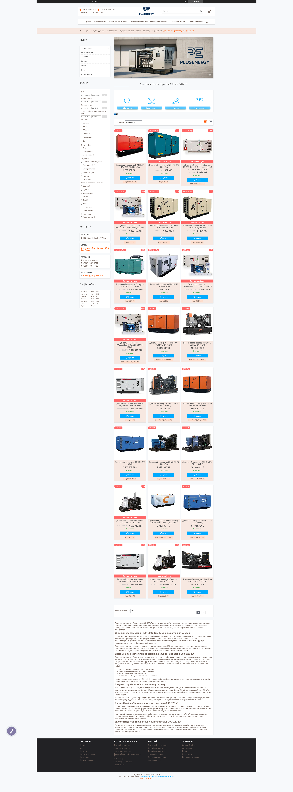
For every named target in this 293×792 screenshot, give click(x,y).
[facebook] (115, 115)
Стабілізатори (119, 759)
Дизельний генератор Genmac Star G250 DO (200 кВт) (129, 522)
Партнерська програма (190, 757)
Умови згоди (84, 757)
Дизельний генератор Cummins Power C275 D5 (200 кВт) (130, 285)
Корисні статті (187, 754)
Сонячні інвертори (195, 22)
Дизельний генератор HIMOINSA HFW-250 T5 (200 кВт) (129, 166)
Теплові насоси (119, 765)
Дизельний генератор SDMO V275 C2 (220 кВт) (197, 463)
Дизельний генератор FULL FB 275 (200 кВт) (163, 166)
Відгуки (83, 66)
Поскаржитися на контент (147, 776)
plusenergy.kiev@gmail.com (93, 276)
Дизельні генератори (122, 745)
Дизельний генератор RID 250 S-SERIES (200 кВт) (163, 404)
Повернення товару (87, 760)
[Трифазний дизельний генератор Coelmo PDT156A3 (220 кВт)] (164, 502)
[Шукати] (201, 11)
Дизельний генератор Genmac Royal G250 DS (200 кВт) (129, 580)
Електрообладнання (155, 754)
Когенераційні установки (123, 762)
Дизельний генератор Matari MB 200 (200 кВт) (163, 285)
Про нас (84, 61)
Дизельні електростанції (96, 22)
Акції (81, 748)
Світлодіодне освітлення (157, 757)
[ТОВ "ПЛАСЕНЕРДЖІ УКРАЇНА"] (146, 11)
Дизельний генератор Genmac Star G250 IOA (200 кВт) (163, 580)
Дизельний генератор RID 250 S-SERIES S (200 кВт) (197, 404)
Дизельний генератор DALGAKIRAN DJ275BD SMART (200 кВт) (130, 345)
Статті (83, 70)
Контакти (84, 57)
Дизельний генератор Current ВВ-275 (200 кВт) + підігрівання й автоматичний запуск (197, 167)
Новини (184, 751)
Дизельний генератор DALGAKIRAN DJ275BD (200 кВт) (129, 227)
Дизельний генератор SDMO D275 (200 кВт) (130, 463)
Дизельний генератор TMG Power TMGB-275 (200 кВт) (164, 227)
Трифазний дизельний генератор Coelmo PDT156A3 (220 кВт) (163, 522)
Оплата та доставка (87, 754)
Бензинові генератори (118, 22)
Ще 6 (84, 141)
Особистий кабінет (189, 745)
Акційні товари (86, 74)
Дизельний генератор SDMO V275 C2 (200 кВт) (197, 522)
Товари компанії (87, 48)
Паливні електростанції (156, 751)
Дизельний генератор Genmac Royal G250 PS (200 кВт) (129, 404)
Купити (131, 178)
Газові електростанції (139, 22)
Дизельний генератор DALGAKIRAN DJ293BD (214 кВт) (197, 285)
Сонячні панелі (178, 22)
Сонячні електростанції (160, 22)
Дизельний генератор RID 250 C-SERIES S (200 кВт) (163, 344)
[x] (117, 115)
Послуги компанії (87, 52)
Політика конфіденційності (165, 776)
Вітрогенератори (154, 760)
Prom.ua (157, 774)
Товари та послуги (90, 31)
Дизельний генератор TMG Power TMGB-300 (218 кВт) (197, 227)
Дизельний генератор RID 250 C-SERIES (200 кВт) (197, 344)
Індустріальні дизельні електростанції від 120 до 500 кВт (140, 31)
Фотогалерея (187, 748)
